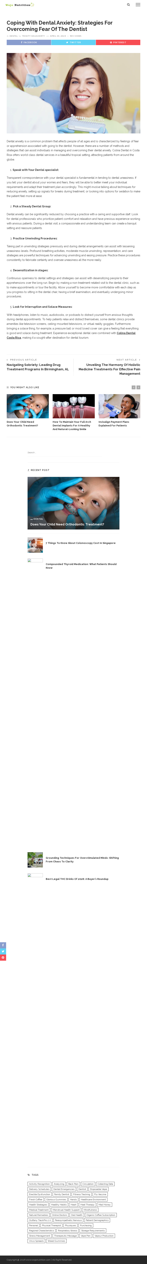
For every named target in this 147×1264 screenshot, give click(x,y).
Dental (15, 16)
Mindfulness (90, 1210)
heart (73, 1204)
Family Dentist (61, 1194)
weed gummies (56, 1241)
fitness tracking (81, 1194)
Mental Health (59, 853)
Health (53, 538)
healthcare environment (93, 1199)
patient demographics (97, 1220)
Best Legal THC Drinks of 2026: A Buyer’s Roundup (77, 879)
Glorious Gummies (56, 1199)
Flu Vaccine (100, 1194)
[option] (28, 410)
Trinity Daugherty (33, 36)
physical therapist (51, 1225)
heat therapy (87, 1204)
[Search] (128, 4)
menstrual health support (66, 1210)
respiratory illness (67, 1230)
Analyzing (59, 1184)
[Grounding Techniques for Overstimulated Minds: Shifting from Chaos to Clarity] (35, 859)
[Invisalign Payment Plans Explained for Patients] (120, 406)
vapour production (104, 1235)
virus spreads (36, 1241)
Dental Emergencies (63, 1189)
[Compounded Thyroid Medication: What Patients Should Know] (35, 702)
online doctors (59, 1215)
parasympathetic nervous (68, 1220)
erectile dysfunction (39, 1194)
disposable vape (98, 1189)
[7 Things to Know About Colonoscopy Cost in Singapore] (35, 544)
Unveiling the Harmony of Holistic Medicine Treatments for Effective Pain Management (109, 369)
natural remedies (38, 1215)
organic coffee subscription (101, 1215)
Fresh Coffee (35, 1199)
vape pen (86, 1235)
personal (33, 1225)
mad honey (105, 1204)
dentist (82, 1189)
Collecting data (105, 1184)
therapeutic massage (65, 1235)
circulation (88, 1184)
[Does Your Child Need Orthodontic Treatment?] (28, 406)
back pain (73, 1184)
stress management (39, 1235)
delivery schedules (39, 1189)
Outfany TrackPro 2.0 (40, 1220)
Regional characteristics (41, 1230)
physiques (70, 1225)
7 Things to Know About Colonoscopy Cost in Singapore (81, 543)
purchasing (86, 1225)
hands (73, 1199)
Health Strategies (38, 1204)
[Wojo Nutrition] (20, 4)
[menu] (138, 4)
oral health (76, 1215)
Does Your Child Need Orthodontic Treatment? (67, 524)
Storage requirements (93, 1230)
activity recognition (39, 1184)
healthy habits (59, 1204)
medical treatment (39, 1210)
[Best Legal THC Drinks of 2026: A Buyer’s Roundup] (35, 1017)
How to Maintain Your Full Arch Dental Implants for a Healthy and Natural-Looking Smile (72, 425)
